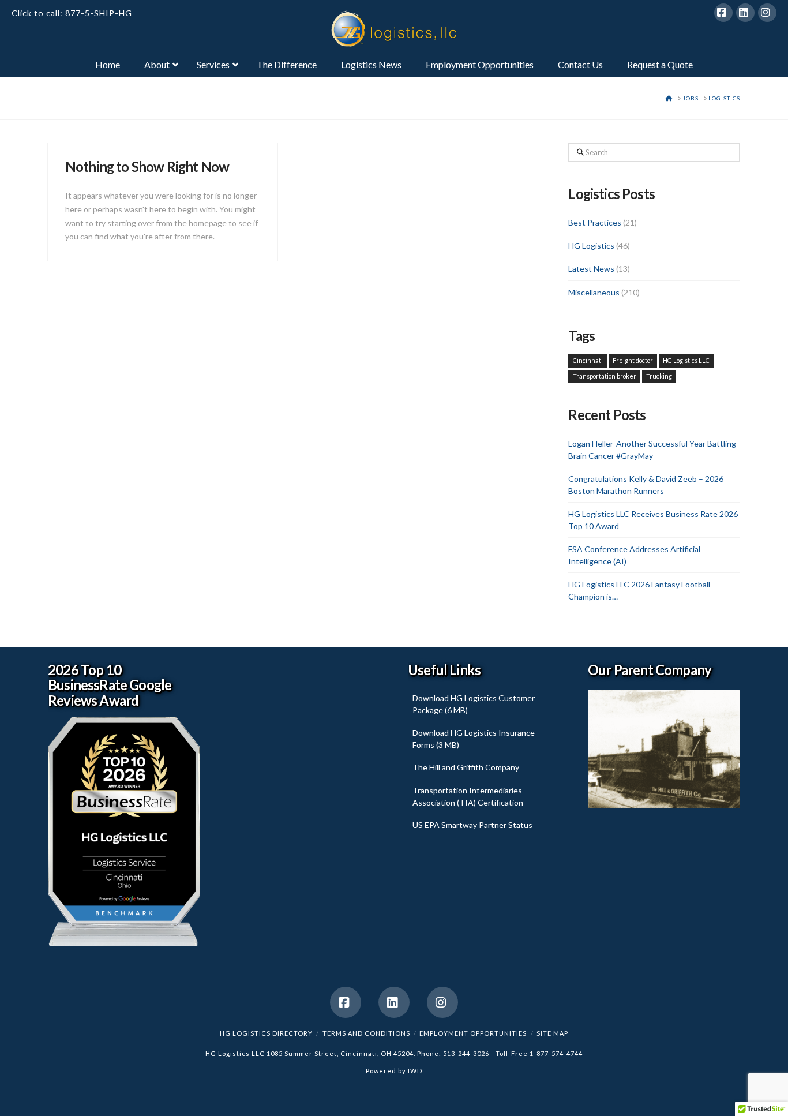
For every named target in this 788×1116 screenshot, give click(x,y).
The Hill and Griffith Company (465, 767)
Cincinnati (588, 360)
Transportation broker (604, 376)
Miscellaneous (594, 292)
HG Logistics (591, 245)
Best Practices (594, 222)
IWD (415, 1070)
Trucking (659, 376)
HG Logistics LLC (686, 360)
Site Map (552, 1033)
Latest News (591, 269)
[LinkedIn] (745, 12)
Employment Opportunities (473, 1033)
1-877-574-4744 (556, 1053)
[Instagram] (767, 12)
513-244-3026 (466, 1053)
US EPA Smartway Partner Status (472, 825)
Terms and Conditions (366, 1033)
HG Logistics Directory (266, 1033)
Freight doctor (633, 360)
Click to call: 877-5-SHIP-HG (72, 13)
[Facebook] (723, 12)
